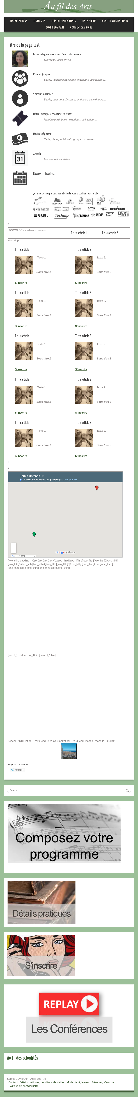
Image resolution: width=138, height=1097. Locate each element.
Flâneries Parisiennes (63, 21)
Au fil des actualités (22, 1058)
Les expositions (18, 21)
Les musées (39, 21)
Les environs (89, 21)
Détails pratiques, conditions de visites (42, 1082)
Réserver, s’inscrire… (104, 1082)
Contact (13, 1082)
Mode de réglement (78, 1082)
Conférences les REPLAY (115, 21)
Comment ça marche (81, 27)
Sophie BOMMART (55, 27)
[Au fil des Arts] (69, 6)
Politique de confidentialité (23, 1085)
